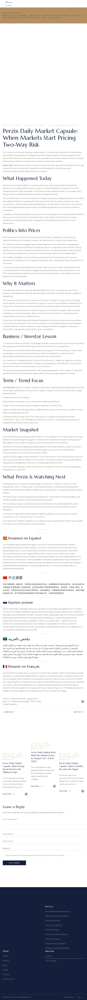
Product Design (52, 930)
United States (68, 997)
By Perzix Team (34, 125)
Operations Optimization (56, 934)
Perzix (62, 370)
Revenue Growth (52, 939)
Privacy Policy (9, 979)
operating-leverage (20, 701)
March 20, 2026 (12, 754)
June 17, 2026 (39, 743)
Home (5, 956)
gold (5, 701)
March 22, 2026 (69, 754)
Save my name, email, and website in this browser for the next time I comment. (35, 855)
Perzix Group (12, 997)
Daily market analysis (26, 15)
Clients (6, 961)
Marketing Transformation (57, 916)
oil (9, 701)
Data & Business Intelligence (58, 911)
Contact (6, 974)
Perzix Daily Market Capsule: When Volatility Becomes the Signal (71, 766)
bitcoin (6, 699)
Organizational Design (55, 944)
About (5, 970)
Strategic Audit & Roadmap (57, 948)
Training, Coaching (53, 925)
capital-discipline (18, 699)
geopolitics (33, 699)
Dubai (79, 997)
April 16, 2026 (12, 125)
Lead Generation (52, 921)
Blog (5, 965)
